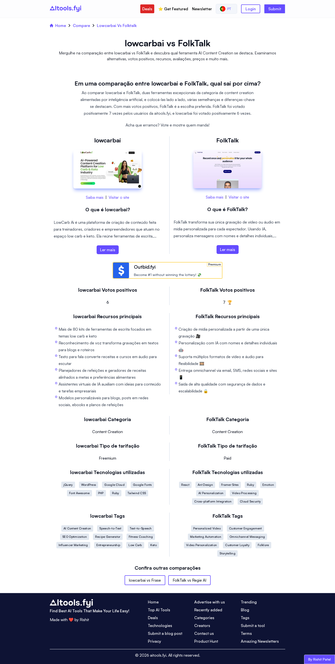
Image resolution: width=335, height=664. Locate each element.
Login (250, 8)
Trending (249, 602)
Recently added (208, 609)
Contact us (204, 633)
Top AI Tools (159, 609)
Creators (202, 625)
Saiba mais (94, 197)
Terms (246, 633)
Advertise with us (209, 602)
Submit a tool (253, 625)
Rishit (84, 619)
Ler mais (107, 249)
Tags (245, 617)
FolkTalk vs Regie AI (189, 580)
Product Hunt (206, 641)
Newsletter (202, 8)
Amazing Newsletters (260, 641)
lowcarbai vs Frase (145, 580)
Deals (147, 8)
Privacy (154, 641)
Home (60, 25)
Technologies (160, 625)
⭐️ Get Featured (173, 8)
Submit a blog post (165, 633)
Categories (204, 617)
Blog (245, 609)
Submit (274, 8)
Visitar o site (119, 197)
